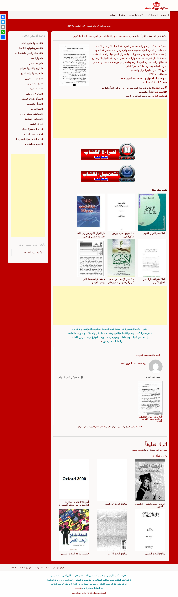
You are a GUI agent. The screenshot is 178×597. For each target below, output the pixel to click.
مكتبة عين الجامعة (158, 36)
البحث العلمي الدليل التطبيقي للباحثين (150, 505)
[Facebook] (3, 16)
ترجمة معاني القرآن (86, 426)
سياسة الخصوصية (42, 567)
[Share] (3, 36)
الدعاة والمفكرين (33, 78)
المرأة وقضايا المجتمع (31, 98)
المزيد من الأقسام (33, 144)
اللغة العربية (36, 108)
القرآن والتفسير (138, 36)
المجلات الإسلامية (33, 118)
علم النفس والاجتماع (32, 129)
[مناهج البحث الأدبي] (112, 530)
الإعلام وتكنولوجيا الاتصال (29, 48)
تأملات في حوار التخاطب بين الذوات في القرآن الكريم (127, 87)
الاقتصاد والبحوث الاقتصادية (28, 53)
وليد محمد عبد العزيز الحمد (138, 95)
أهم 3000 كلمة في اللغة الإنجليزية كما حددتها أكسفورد (74, 503)
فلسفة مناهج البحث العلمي (75, 553)
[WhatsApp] (3, 31)
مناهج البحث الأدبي (117, 553)
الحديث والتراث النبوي (31, 73)
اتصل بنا (112, 15)
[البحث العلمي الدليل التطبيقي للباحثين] (150, 480)
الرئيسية (165, 15)
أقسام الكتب (152, 15)
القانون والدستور (34, 93)
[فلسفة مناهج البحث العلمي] (74, 530)
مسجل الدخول (149, 450)
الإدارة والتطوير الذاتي (31, 43)
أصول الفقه (36, 58)
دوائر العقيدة (35, 123)
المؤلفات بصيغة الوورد (31, 113)
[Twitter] (3, 21)
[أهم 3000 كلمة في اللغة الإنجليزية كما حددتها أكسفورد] (74, 479)
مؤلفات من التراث (33, 134)
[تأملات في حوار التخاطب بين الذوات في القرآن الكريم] (74, 64)
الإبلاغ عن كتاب (58, 567)
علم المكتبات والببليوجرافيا (29, 139)
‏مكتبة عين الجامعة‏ (33, 252)
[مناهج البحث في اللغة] (112, 480)
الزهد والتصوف (34, 83)
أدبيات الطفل (35, 63)
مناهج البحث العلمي (155, 553)
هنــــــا (99, 341)
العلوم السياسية (34, 88)
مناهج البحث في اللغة (116, 503)
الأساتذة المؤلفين (135, 15)
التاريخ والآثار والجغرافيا (30, 68)
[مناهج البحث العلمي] (150, 530)
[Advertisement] (110, 118)
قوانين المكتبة (25, 567)
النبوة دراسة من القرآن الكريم (118, 426)
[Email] (3, 26)
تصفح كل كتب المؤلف (69, 377)
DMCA (122, 15)
